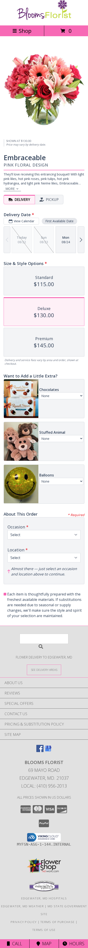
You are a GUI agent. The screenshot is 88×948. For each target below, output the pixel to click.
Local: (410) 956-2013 (44, 786)
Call (16, 944)
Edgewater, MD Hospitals (44, 898)
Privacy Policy (24, 922)
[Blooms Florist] (44, 19)
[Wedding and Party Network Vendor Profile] (44, 890)
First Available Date (59, 221)
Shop (25, 30)
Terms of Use (44, 930)
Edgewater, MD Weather (22, 906)
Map (45, 944)
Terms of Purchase (57, 922)
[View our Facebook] (40, 750)
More (10, 188)
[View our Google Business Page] (48, 750)
